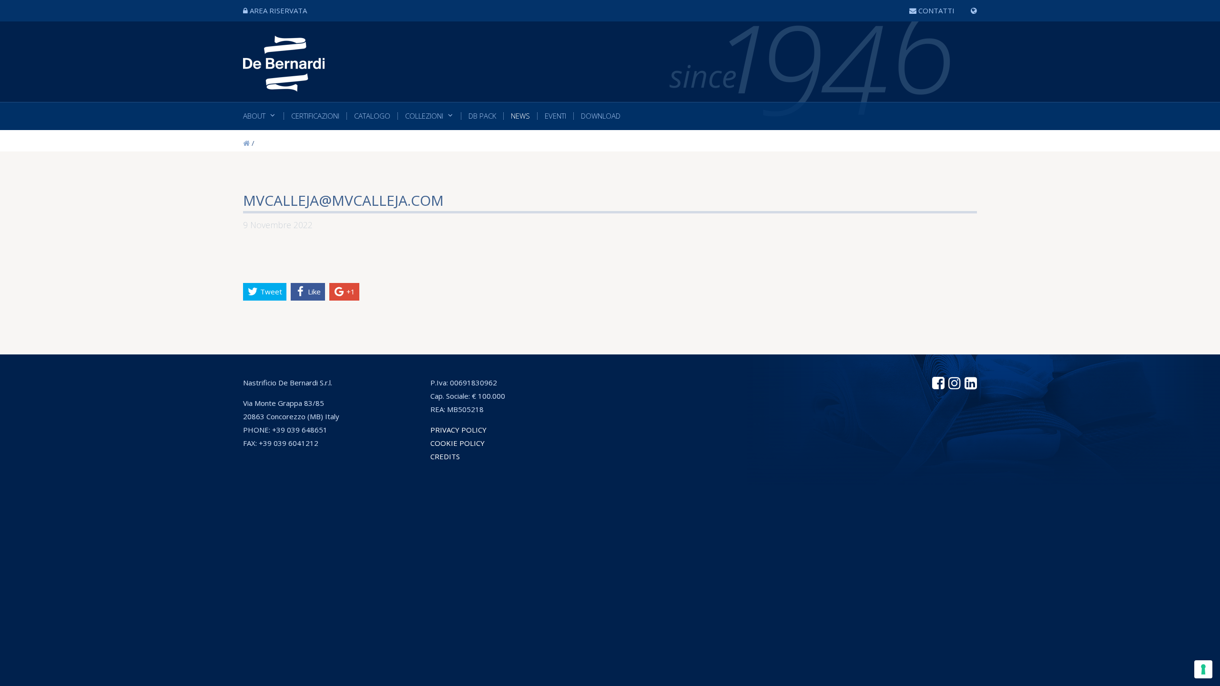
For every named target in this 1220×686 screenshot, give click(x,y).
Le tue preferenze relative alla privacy (651, 497)
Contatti (936, 10)
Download (600, 116)
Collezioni (424, 116)
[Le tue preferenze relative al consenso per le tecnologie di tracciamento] (1203, 669)
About (254, 116)
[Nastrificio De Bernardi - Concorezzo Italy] (284, 84)
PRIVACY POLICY (458, 429)
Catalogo (372, 116)
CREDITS (445, 456)
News (520, 116)
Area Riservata (278, 10)
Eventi (555, 116)
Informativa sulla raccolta (519, 497)
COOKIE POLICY (457, 443)
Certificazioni (315, 116)
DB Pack (482, 116)
